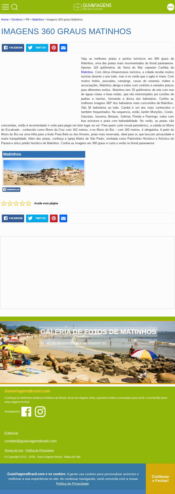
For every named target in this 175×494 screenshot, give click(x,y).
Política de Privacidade (40, 450)
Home (5, 19)
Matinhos (38, 19)
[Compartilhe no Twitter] (37, 47)
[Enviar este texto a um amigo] (63, 47)
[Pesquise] (14, 6)
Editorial (11, 433)
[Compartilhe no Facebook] (13, 47)
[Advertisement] (39, 89)
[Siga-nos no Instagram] (41, 411)
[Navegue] (6, 7)
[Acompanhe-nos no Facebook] (28, 411)
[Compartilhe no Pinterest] (53, 47)
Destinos (17, 19)
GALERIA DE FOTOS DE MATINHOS (98, 331)
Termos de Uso (14, 450)
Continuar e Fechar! (160, 479)
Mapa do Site (72, 456)
